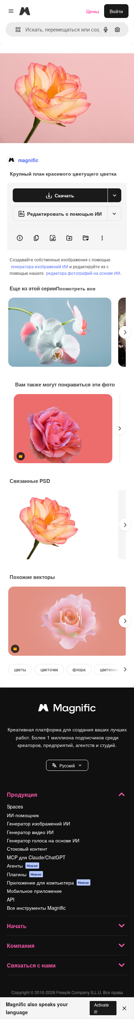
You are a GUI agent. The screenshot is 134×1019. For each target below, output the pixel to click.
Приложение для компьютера (48, 882)
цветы (20, 669)
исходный (46, 59)
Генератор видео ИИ (30, 832)
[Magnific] (67, 709)
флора (79, 669)
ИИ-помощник (23, 815)
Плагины (24, 874)
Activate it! (101, 1008)
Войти (116, 11)
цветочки (49, 669)
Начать (16, 926)
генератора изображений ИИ (39, 266)
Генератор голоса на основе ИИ (43, 840)
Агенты (22, 865)
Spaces (15, 806)
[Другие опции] (102, 238)
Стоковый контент (27, 848)
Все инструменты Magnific (36, 907)
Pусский (67, 765)
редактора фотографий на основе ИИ (83, 273)
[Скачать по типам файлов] (114, 195)
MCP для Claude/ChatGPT (36, 857)
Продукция (22, 794)
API (10, 899)
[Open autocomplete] (15, 29)
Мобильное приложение (34, 890)
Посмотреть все (76, 288)
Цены (92, 11)
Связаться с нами (31, 965)
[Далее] (125, 332)
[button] (67, 765)
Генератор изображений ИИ (38, 823)
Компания (20, 946)
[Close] (124, 1008)
